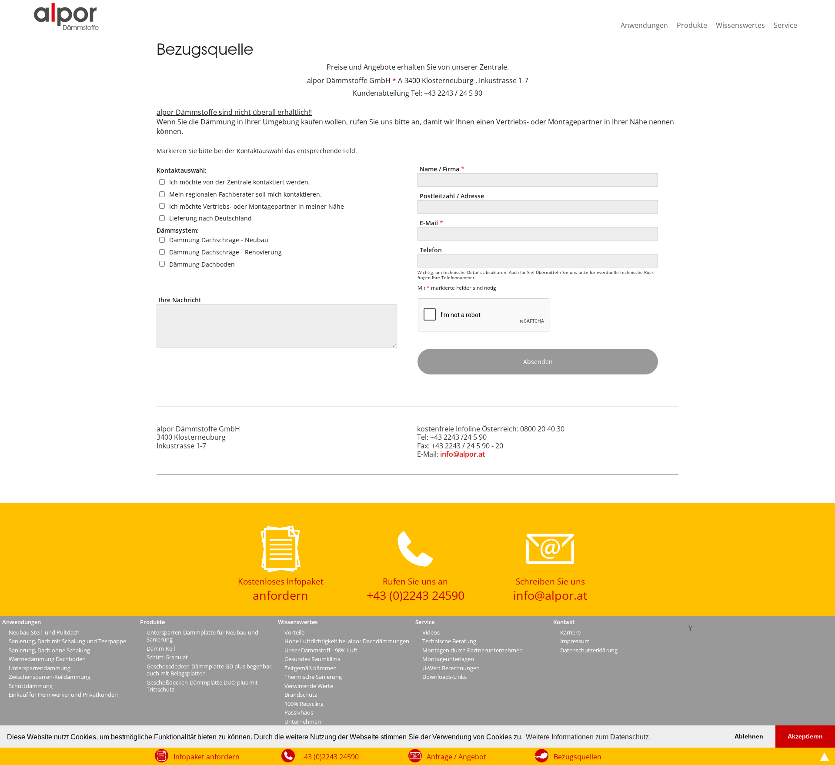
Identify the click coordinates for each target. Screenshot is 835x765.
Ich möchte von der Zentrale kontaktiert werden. (239, 182)
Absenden (538, 361)
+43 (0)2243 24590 (329, 757)
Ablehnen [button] (749, 736)
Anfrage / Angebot (456, 757)
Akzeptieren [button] (805, 736)
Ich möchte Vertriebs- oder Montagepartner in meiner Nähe (256, 206)
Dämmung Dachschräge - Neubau (218, 240)
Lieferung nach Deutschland (210, 218)
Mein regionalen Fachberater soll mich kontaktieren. (245, 194)
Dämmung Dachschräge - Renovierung (225, 252)
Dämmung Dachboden (202, 264)
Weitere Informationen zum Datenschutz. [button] (588, 737)
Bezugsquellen (577, 757)
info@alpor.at (462, 454)
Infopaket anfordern (207, 757)
